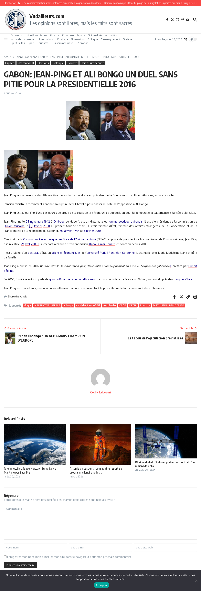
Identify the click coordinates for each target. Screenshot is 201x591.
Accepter (101, 585)
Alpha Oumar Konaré (102, 244)
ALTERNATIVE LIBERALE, (47, 305)
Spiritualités (95, 35)
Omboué (59, 221)
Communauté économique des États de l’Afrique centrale (59, 239)
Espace (81, 35)
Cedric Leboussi (100, 392)
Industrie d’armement (23, 39)
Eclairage (62, 39)
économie (145, 305)
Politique (93, 39)
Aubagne (68, 305)
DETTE (133, 305)
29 (22, 244)
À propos (83, 43)
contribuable (109, 305)
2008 (46, 226)
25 (61, 230)
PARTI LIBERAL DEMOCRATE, (168, 305)
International (46, 39)
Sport (31, 43)
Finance (54, 35)
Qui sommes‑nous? (63, 43)
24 (27, 221)
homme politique (119, 221)
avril (27, 244)
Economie (68, 35)
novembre (36, 221)
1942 (47, 221)
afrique (27, 305)
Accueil (8, 56)
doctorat (33, 252)
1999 (76, 230)
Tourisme (42, 43)
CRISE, (122, 305)
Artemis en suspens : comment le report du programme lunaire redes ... (96, 470)
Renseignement (110, 39)
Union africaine (15, 226)
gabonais (137, 221)
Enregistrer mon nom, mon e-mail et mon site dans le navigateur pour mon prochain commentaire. (69, 556)
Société (127, 39)
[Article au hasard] (185, 39)
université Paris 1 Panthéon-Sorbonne (111, 252)
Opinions (16, 35)
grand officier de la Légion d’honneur (72, 279)
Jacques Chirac (184, 279)
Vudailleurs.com (46, 16)
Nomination (78, 39)
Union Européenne (36, 35)
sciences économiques (66, 252)
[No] (196, 581)
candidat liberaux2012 (88, 305)
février (38, 226)
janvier (68, 230)
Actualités (111, 35)
